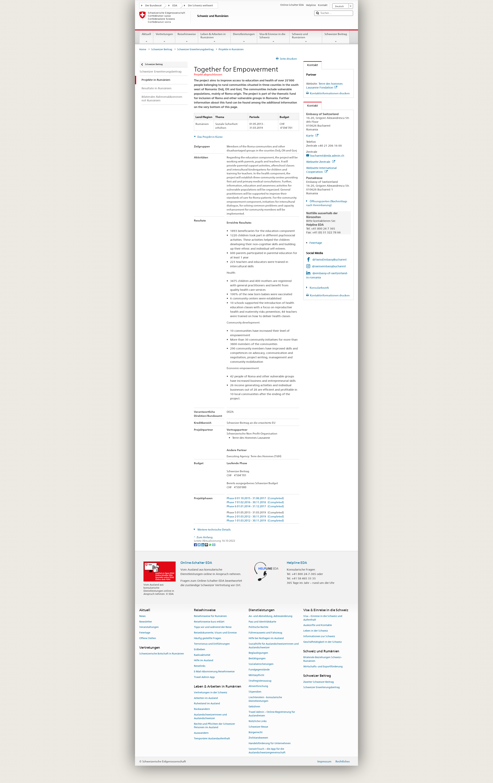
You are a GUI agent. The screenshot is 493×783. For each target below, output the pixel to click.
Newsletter (145, 621)
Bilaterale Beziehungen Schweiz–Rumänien (322, 659)
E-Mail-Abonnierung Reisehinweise (214, 671)
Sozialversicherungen (261, 664)
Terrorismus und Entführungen (212, 643)
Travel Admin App (204, 677)
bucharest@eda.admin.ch (327, 155)
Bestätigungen (257, 658)
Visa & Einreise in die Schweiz (272, 36)
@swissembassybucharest (329, 266)
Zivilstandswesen (258, 737)
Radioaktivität (202, 654)
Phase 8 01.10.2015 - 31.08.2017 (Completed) (255, 498)
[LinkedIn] (203, 544)
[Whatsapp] (210, 544)
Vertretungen (164, 34)
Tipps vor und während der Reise (212, 627)
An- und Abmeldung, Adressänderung (270, 616)
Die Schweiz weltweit (200, 5)
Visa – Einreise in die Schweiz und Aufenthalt (322, 618)
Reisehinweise (187, 34)
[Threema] (207, 544)
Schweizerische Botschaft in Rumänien (161, 653)
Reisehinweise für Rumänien (210, 616)
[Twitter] (199, 544)
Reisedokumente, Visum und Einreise (215, 632)
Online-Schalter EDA (196, 563)
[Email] (213, 544)
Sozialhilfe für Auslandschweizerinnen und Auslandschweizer (274, 645)
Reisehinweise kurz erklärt (209, 621)
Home (142, 49)
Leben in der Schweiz (315, 630)
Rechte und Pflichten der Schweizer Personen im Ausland (214, 725)
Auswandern (201, 733)
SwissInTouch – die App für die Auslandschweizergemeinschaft (267, 750)
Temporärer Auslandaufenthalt (212, 738)
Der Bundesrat (153, 5)
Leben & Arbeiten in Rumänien (213, 36)
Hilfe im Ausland (203, 660)
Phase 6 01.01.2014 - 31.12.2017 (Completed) (255, 506)
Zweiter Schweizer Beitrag (318, 681)
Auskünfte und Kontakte (317, 625)
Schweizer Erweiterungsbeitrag (195, 49)
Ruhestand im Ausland (207, 703)
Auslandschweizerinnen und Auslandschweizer (210, 716)
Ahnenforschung (258, 686)
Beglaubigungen (258, 653)
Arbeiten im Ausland (206, 698)
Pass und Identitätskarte (262, 621)
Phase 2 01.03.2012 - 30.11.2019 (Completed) (255, 516)
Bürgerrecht (255, 732)
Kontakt (311, 65)
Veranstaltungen (149, 627)
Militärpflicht (256, 675)
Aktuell (146, 34)
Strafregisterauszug (260, 680)
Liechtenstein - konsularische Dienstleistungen (265, 699)
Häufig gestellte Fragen (207, 638)
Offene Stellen (147, 638)
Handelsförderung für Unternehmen (270, 743)
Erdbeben (199, 649)
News (142, 616)
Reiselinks (199, 665)
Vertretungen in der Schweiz (210, 692)
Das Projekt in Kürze (210, 136)
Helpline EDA (297, 563)
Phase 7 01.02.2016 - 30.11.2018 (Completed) (255, 502)
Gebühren (254, 706)
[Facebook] (196, 544)
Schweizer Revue (258, 726)
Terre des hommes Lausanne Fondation (324, 85)
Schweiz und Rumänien (300, 36)
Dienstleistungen (244, 34)
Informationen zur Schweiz (319, 636)
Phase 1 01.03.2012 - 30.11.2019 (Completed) (255, 520)
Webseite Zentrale (318, 162)
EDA (174, 5)
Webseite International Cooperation (321, 170)
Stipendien (255, 691)
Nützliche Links (258, 721)
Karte (310, 135)
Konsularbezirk (319, 287)
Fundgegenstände (259, 669)
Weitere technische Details (214, 529)
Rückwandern (202, 709)
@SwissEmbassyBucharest (329, 259)
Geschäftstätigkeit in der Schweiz (322, 641)
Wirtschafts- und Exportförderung (323, 666)
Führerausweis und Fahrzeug (265, 632)
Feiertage (315, 243)
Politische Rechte (258, 627)
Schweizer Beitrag (335, 34)
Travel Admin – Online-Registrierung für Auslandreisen (272, 714)
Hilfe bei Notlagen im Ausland (266, 638)
